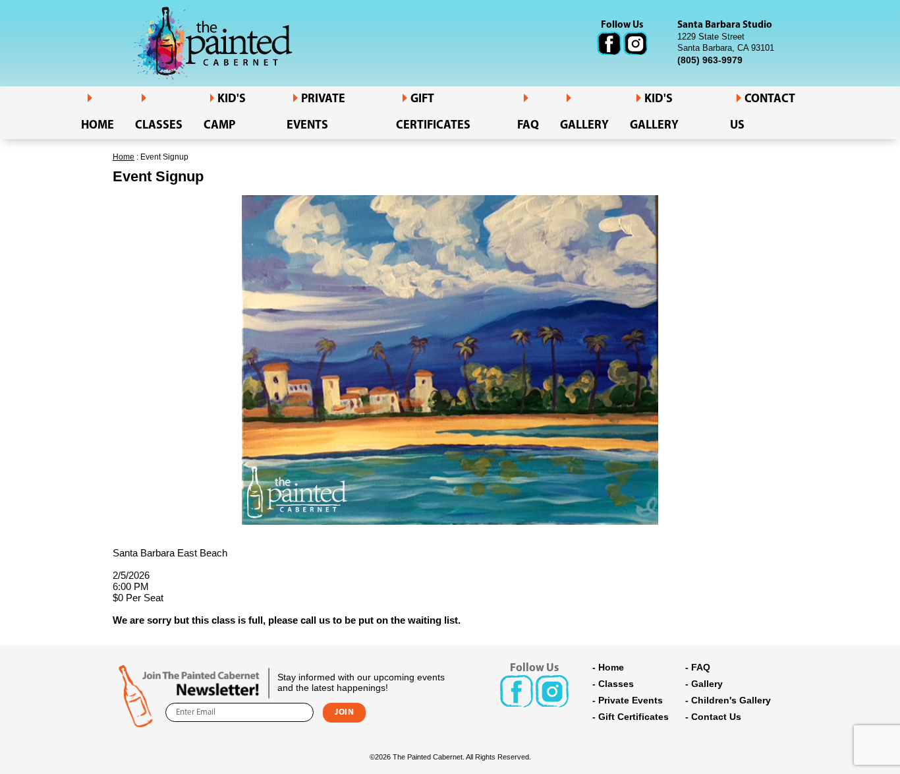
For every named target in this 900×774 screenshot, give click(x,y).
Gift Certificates (433, 113)
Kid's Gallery (654, 113)
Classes (159, 126)
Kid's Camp (225, 113)
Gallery (584, 126)
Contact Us (716, 716)
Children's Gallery (731, 700)
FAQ (528, 126)
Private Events (316, 113)
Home (97, 126)
